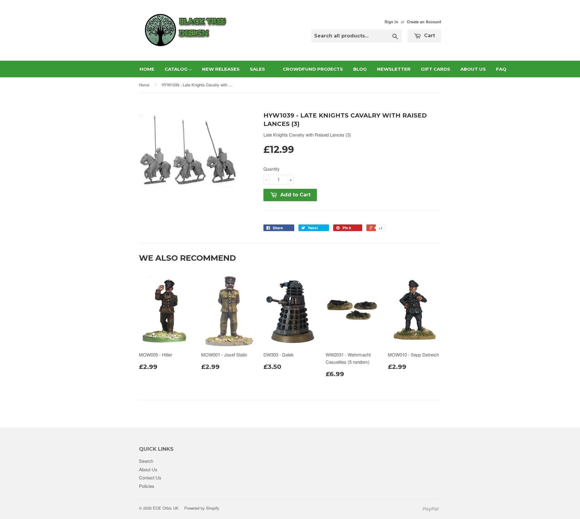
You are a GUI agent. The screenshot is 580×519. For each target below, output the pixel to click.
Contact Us (150, 477)
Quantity (271, 169)
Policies (146, 486)
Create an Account (424, 21)
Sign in (391, 21)
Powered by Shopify (201, 508)
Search (146, 461)
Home (144, 85)
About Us (148, 469)
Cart (429, 35)
